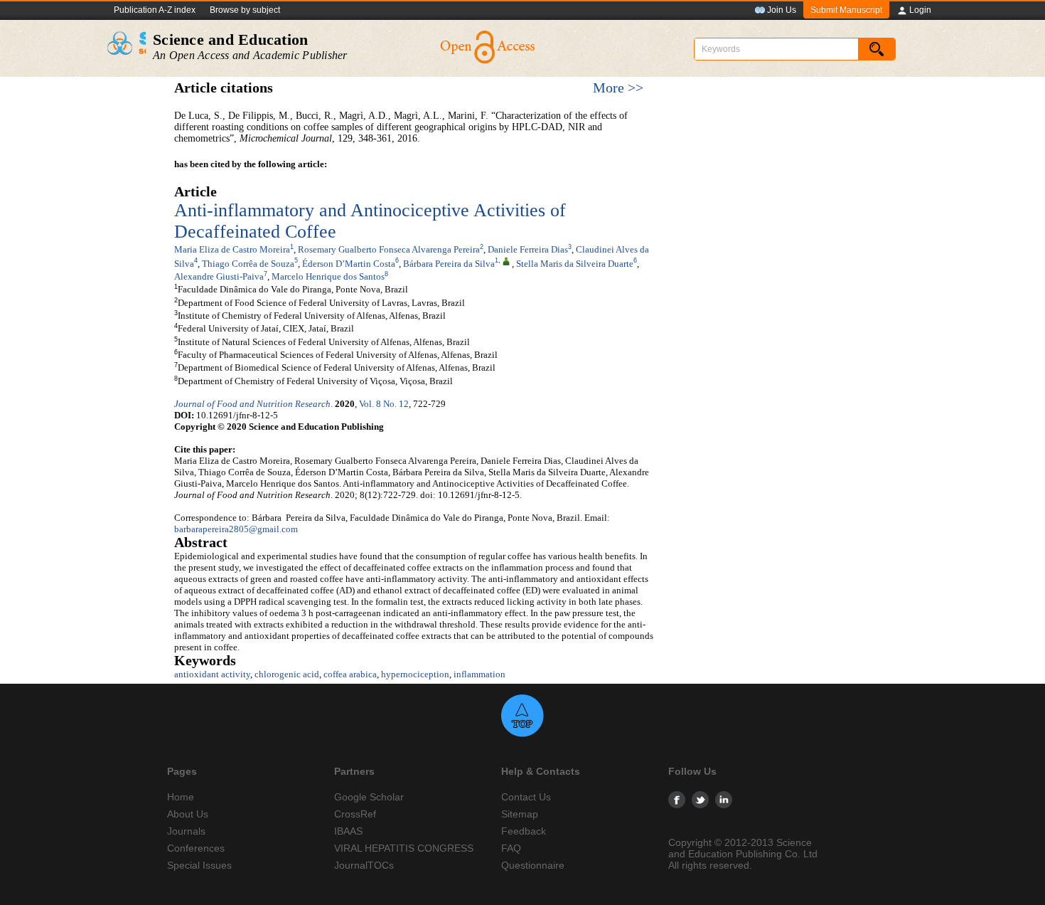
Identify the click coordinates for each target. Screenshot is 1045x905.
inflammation (479, 674)
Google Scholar (369, 797)
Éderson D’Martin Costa (348, 263)
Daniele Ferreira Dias (528, 249)
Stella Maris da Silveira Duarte (574, 263)
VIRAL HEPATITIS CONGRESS (403, 848)
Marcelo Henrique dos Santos (328, 276)
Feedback (523, 831)
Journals (186, 831)
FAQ (511, 848)
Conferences (196, 848)
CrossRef (355, 814)
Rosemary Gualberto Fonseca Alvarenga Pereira (389, 249)
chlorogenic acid (286, 674)
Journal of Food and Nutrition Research (252, 403)
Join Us (781, 10)
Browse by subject (245, 10)
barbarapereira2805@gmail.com (236, 529)
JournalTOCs (364, 865)
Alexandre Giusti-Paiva (219, 276)
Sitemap (519, 814)
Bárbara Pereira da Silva (449, 263)
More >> (618, 87)
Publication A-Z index (154, 10)
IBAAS (348, 831)
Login (920, 10)
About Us (187, 814)
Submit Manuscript (846, 10)
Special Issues (199, 865)
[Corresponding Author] (506, 261)
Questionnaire (532, 865)
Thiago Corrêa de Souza (248, 263)
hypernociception (415, 674)
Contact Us (526, 797)
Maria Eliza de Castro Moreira (232, 249)
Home (180, 797)
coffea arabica (350, 674)
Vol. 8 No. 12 (384, 403)
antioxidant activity (212, 674)
